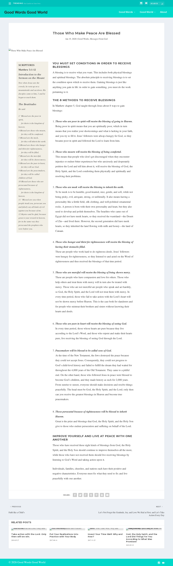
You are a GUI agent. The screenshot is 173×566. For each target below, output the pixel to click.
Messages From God (99, 38)
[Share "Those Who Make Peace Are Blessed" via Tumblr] (91, 495)
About (163, 12)
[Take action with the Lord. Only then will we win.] (29, 529)
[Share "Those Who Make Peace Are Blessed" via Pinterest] (96, 495)
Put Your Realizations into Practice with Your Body (64, 535)
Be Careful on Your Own (32, 3)
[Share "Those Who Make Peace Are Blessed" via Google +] (85, 495)
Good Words (126, 12)
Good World (146, 12)
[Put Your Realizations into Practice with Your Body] (67, 529)
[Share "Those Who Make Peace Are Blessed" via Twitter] (80, 495)
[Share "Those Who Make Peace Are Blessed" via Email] (107, 495)
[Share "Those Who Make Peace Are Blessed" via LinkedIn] (102, 495)
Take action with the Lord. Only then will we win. (28, 535)
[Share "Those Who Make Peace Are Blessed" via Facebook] (75, 495)
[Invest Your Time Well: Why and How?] (105, 529)
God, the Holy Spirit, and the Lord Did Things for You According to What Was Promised (141, 538)
